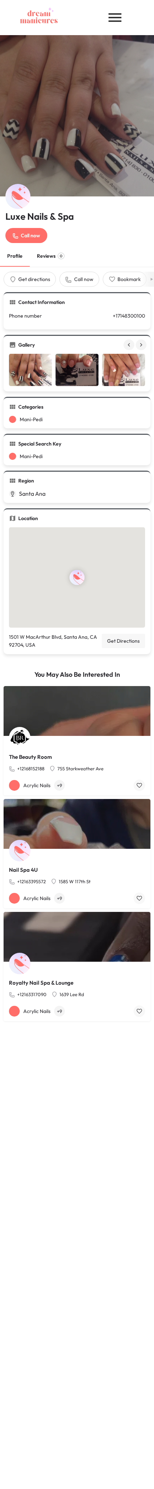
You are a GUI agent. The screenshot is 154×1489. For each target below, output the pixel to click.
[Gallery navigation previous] (130, 344)
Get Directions (123, 641)
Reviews (49, 256)
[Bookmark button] (139, 785)
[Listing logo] (17, 196)
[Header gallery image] (77, 115)
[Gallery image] (30, 370)
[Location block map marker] (77, 577)
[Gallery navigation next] (142, 344)
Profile (15, 256)
